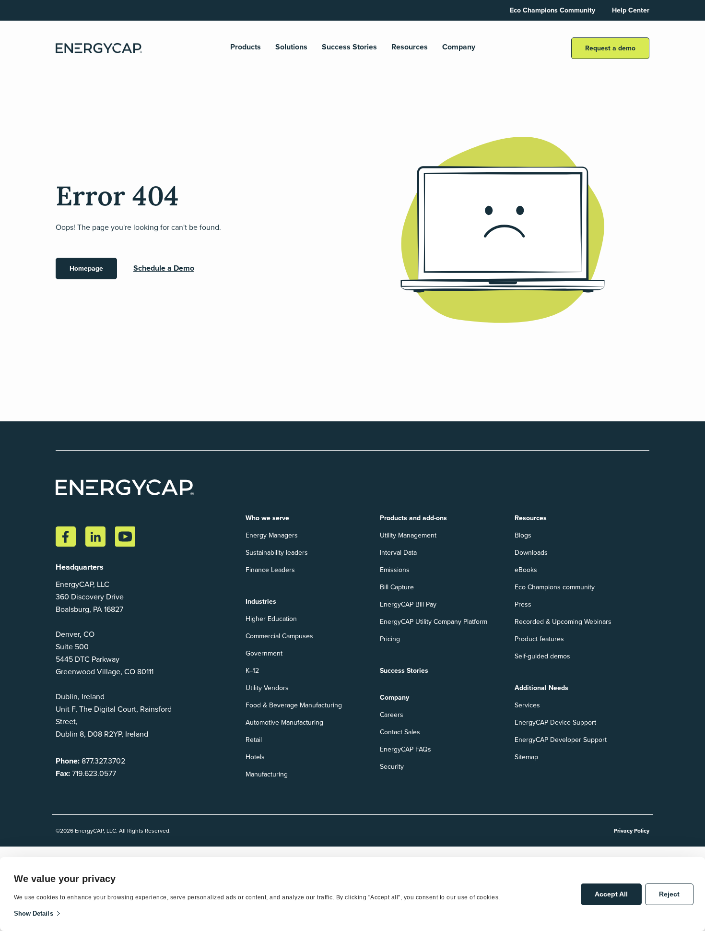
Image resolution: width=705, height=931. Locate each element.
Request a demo (610, 48)
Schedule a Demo (163, 268)
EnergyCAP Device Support (555, 722)
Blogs (523, 535)
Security (392, 767)
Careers (391, 715)
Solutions (291, 47)
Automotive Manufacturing (284, 722)
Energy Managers (272, 535)
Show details (33, 913)
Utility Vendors (267, 688)
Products (245, 47)
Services (527, 705)
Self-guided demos (542, 656)
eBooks (526, 570)
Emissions (395, 570)
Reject (669, 894)
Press (523, 604)
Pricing (390, 639)
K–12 (252, 671)
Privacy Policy (631, 830)
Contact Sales (400, 732)
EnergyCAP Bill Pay (408, 604)
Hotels (255, 757)
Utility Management (408, 535)
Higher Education (271, 619)
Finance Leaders (270, 570)
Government (264, 653)
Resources (409, 47)
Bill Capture (397, 587)
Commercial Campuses (279, 636)
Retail (254, 740)
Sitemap (526, 757)
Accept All (611, 894)
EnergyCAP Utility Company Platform (433, 622)
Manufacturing (267, 774)
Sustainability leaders (277, 553)
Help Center (630, 10)
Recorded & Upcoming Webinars (563, 622)
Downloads (531, 553)
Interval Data (398, 553)
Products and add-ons (413, 518)
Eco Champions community (555, 587)
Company (458, 47)
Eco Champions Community (552, 10)
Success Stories (349, 47)
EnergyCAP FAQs (405, 749)
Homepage (86, 268)
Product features (539, 639)
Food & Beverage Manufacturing (294, 705)
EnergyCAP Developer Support (561, 740)
